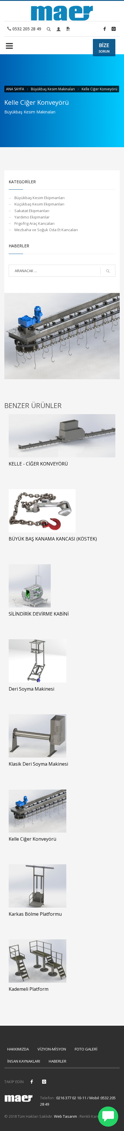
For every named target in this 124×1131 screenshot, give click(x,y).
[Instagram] (113, 29)
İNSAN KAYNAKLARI (23, 1061)
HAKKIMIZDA (18, 1049)
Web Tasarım (65, 1116)
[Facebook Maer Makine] (31, 1081)
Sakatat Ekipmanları (31, 210)
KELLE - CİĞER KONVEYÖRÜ (38, 464)
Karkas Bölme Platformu (35, 914)
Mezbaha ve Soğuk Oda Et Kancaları (46, 229)
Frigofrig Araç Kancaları (34, 223)
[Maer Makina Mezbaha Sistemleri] (62, 10)
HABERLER (57, 1061)
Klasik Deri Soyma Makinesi (38, 764)
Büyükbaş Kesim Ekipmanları (39, 197)
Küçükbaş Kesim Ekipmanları (39, 204)
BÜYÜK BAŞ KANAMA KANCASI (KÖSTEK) (53, 539)
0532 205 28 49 (26, 28)
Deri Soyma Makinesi (31, 689)
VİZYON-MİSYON (51, 1049)
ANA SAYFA (15, 89)
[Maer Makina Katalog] (68, 29)
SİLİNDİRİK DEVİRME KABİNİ (39, 614)
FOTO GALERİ (86, 1049)
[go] (107, 271)
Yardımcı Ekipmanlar (32, 217)
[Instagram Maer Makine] (44, 1081)
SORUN (104, 47)
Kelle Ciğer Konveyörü (32, 839)
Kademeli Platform (28, 989)
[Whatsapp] (108, 1116)
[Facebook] (104, 29)
